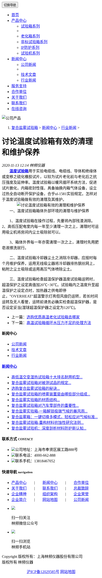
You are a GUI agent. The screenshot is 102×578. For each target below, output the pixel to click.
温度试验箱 (18, 171)
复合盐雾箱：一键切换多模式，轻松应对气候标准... (54, 417)
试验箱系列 (30, 26)
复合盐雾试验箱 (24, 128)
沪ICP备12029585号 (43, 572)
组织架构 (50, 494)
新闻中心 (19, 59)
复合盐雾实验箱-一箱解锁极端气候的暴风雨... (49, 411)
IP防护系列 (30, 48)
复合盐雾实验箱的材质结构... (35, 400)
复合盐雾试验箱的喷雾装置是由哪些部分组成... (50, 394)
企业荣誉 (81, 494)
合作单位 (19, 92)
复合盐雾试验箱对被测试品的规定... (41, 383)
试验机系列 (30, 53)
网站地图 (50, 500)
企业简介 (19, 500)
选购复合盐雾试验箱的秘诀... (35, 388)
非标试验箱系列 (34, 42)
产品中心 (19, 20)
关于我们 (19, 97)
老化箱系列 (30, 36)
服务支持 (19, 86)
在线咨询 (19, 109)
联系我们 (19, 103)
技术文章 (28, 75)
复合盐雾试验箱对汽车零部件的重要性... (45, 406)
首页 (15, 15)
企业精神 (19, 494)
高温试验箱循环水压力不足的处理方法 (59, 323)
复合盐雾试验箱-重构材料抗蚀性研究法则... (47, 423)
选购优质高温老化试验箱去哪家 (53, 317)
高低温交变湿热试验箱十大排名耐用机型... (47, 377)
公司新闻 (28, 65)
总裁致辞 (81, 488)
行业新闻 (28, 80)
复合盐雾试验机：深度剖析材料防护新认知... (48, 428)
